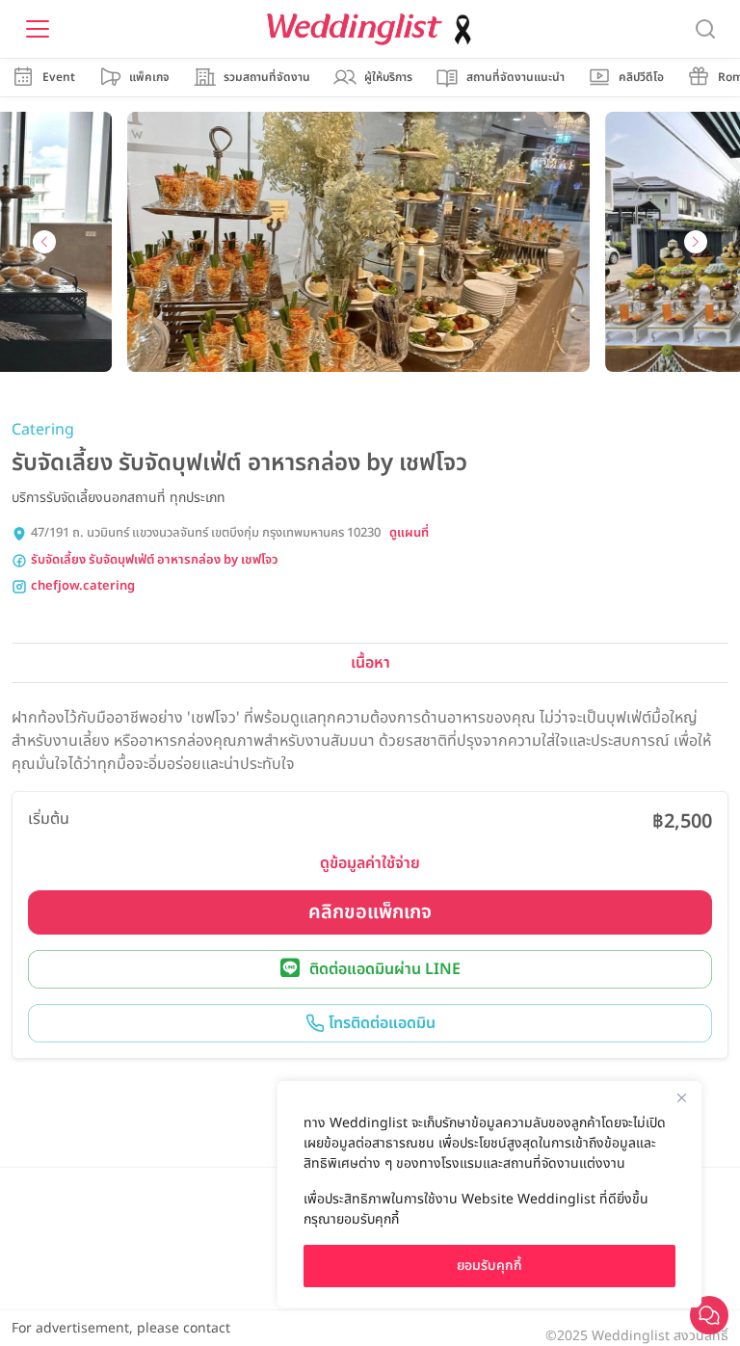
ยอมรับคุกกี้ (489, 1265)
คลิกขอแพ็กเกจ (370, 912)
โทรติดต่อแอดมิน (380, 1023)
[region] (489, 1194)
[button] (44, 241)
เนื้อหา (370, 662)
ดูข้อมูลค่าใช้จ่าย (370, 863)
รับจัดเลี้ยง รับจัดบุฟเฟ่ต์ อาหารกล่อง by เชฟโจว (154, 560)
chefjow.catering (83, 586)
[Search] (705, 29)
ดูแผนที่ (409, 533)
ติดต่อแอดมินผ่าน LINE (385, 969)
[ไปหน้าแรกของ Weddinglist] (372, 29)
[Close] (681, 1097)
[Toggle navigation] (38, 29)
